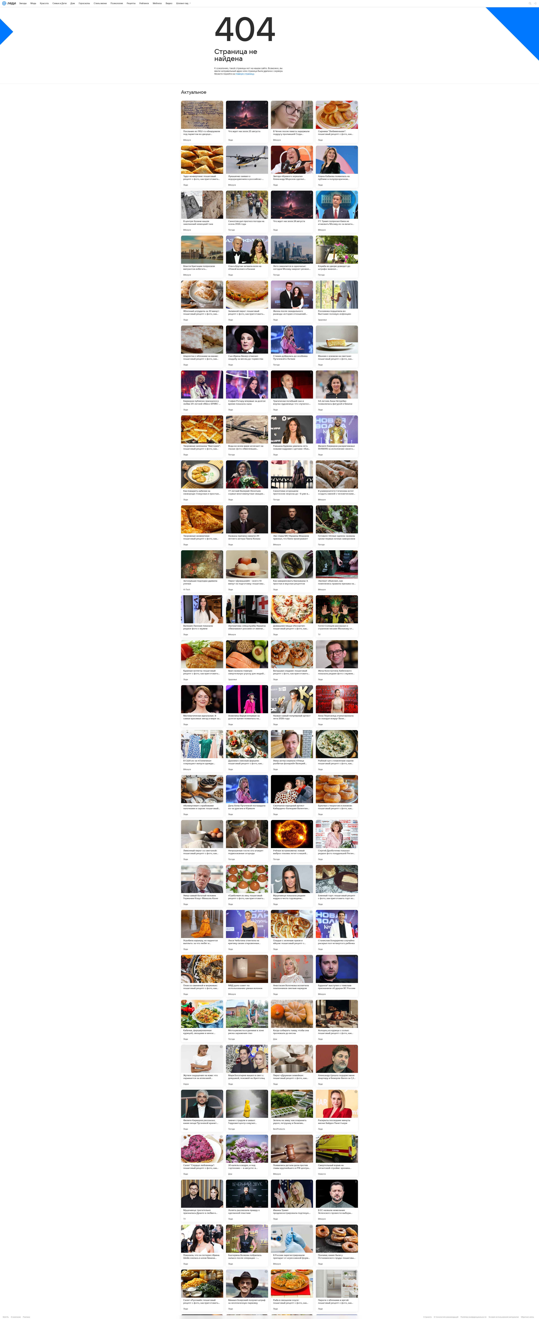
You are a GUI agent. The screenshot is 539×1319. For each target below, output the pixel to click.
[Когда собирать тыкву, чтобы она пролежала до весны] (292, 1021)
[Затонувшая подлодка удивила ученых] (202, 571)
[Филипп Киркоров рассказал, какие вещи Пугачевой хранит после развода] (202, 1111)
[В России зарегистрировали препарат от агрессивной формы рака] (292, 1246)
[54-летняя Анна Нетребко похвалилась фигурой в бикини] (337, 391)
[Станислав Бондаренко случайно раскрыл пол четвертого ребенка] (337, 931)
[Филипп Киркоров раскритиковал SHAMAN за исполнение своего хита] (337, 436)
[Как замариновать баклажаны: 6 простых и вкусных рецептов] (292, 571)
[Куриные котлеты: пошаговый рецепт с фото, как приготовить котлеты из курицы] (202, 661)
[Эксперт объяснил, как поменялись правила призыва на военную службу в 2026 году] (337, 571)
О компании (16, 1317)
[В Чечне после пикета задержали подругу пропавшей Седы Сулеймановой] (292, 122)
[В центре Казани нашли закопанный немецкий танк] (202, 212)
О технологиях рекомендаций (446, 1317)
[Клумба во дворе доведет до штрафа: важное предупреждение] (337, 257)
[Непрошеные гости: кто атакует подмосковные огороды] (247, 841)
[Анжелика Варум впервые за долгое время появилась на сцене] (247, 706)
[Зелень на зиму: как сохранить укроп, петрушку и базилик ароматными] (292, 1111)
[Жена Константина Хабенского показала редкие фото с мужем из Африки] (337, 661)
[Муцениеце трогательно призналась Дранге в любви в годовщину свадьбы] (202, 1201)
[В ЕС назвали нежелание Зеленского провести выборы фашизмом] (337, 1201)
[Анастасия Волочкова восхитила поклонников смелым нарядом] (292, 976)
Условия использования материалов (504, 1317)
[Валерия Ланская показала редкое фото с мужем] (202, 616)
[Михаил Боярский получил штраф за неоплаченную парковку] (247, 1291)
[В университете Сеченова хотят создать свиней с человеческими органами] (337, 481)
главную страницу (244, 73)
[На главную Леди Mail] (11, 3)
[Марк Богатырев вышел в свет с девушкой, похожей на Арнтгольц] (247, 1066)
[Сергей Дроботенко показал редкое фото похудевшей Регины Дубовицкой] (337, 841)
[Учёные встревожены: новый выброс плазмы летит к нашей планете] (292, 841)
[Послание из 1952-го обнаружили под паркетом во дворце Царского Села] (202, 122)
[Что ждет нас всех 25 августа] (247, 122)
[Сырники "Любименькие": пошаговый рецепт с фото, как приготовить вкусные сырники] (337, 122)
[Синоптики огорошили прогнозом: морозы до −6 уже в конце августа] (292, 481)
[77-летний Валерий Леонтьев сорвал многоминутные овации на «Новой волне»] (247, 481)
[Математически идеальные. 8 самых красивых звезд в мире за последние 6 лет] (202, 706)
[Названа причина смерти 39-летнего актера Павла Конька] (247, 526)
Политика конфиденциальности (473, 1317)
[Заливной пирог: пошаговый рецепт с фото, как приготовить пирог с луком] (247, 302)
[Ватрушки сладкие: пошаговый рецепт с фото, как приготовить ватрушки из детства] (292, 661)
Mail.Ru (6, 1317)
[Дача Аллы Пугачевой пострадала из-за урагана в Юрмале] (247, 796)
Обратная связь (527, 1317)
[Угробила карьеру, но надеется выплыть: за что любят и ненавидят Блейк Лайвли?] (202, 931)
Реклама (26, 1317)
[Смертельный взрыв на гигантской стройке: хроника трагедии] (337, 1156)
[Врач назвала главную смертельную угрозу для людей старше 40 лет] (247, 661)
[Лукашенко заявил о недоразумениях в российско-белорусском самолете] (247, 167)
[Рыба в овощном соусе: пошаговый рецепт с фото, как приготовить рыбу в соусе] (292, 1291)
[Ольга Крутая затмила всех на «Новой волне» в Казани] (247, 257)
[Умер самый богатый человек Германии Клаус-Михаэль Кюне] (202, 886)
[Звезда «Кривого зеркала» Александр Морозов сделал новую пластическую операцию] (292, 167)
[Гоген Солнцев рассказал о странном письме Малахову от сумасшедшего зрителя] (337, 616)
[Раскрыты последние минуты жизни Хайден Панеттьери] (337, 1111)
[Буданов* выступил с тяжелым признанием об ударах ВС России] (337, 976)
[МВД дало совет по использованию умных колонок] (247, 976)
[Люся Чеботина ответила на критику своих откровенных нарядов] (247, 931)
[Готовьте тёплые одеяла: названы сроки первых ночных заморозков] (337, 526)
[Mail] (4, 3)
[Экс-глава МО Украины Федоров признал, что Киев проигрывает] (292, 526)
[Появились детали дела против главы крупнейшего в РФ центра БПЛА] (292, 1156)
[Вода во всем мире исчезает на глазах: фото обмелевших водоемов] (247, 436)
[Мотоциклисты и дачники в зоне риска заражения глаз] (247, 1021)
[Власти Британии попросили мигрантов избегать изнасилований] (202, 257)
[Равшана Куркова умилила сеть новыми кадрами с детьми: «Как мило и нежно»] (292, 436)
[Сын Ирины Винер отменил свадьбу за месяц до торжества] (247, 347)
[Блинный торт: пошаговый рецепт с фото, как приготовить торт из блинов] (337, 886)
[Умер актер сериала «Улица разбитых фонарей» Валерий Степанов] (292, 751)
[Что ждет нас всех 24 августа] (292, 212)
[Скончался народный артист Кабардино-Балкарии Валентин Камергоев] (292, 796)
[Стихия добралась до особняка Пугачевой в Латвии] (292, 347)
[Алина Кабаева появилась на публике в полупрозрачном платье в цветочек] (337, 167)
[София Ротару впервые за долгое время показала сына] (247, 391)
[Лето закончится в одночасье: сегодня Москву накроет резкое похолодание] (292, 257)
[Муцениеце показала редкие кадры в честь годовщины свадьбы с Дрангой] (292, 886)
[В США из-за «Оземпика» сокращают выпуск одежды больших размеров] (202, 751)
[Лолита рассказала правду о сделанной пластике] (247, 1201)
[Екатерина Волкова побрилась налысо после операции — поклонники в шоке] (247, 1246)
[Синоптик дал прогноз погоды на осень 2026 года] (247, 212)
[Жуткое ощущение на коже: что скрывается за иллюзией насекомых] (202, 1066)
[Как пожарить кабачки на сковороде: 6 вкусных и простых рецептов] (202, 481)
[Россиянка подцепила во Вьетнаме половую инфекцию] (337, 302)
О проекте (427, 1317)
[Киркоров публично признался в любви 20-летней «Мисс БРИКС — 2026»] (202, 391)
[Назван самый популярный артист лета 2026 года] (292, 706)
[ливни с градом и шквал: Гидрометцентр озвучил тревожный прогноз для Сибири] (247, 1111)
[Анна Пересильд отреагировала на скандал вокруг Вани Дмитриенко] (337, 706)
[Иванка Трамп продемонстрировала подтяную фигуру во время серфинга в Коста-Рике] (292, 1201)
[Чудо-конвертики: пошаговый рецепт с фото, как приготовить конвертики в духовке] (202, 167)
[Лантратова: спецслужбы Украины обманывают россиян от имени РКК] (247, 616)
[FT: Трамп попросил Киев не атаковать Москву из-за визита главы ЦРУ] (337, 212)
